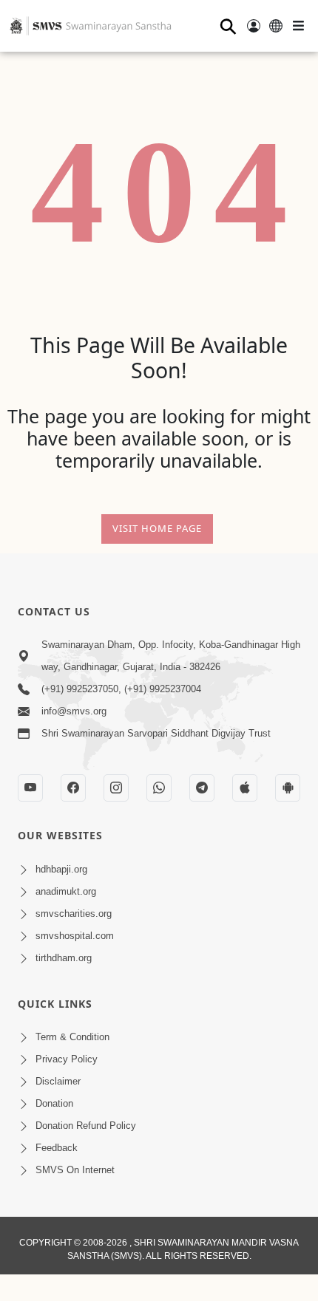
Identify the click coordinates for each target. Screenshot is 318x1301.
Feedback (56, 1147)
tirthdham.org (63, 957)
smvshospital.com (74, 935)
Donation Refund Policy (85, 1125)
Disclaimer (58, 1081)
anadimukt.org (65, 891)
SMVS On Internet (75, 1169)
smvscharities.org (73, 913)
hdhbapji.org (61, 869)
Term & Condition (72, 1036)
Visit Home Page (157, 528)
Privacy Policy (66, 1059)
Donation (54, 1103)
